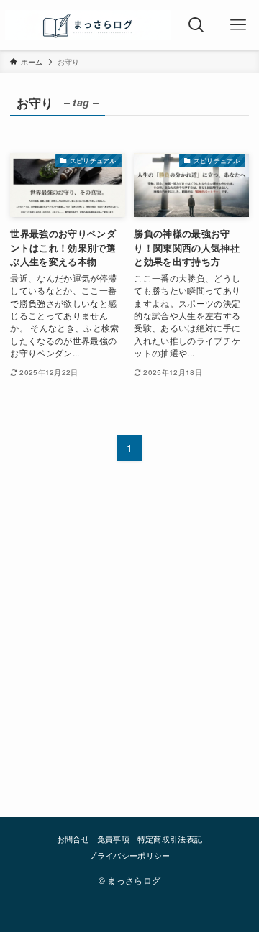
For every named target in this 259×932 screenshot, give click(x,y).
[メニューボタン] (238, 25)
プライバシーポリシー (129, 855)
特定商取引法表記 (170, 839)
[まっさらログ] (87, 25)
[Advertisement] (129, 631)
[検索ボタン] (196, 25)
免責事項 (113, 839)
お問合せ (73, 839)
